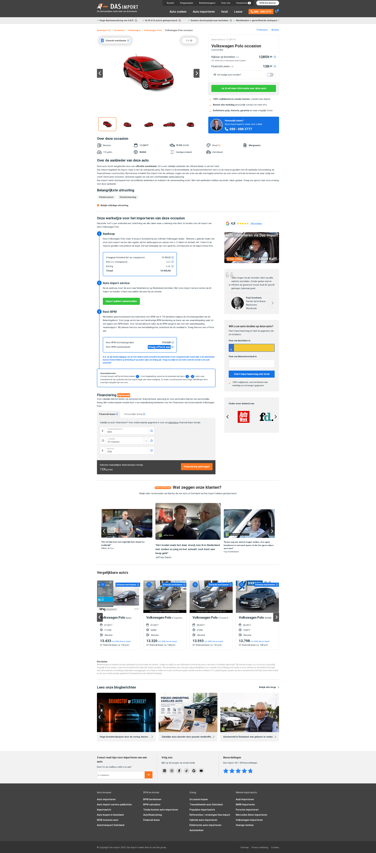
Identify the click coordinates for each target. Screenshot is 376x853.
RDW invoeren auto (107, 819)
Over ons (225, 3)
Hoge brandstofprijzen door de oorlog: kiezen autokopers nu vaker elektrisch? (141, 736)
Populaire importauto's (202, 809)
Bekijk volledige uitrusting (114, 205)
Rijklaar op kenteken (225, 56)
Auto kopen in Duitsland (110, 814)
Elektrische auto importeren (205, 825)
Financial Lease (222, 66)
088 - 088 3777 (262, 11)
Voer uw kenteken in (239, 341)
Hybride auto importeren (203, 819)
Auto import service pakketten (114, 804)
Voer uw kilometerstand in (243, 357)
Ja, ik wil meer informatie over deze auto (243, 88)
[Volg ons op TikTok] (186, 771)
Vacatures (243, 3)
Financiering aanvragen (197, 466)
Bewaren (263, 30)
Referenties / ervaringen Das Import (209, 814)
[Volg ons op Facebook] (179, 771)
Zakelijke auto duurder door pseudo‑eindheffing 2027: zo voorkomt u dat (200, 736)
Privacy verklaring (260, 847)
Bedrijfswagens (207, 3)
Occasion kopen (198, 799)
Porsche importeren (247, 809)
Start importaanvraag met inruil (251, 374)
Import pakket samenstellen (121, 301)
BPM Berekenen (268, 3)
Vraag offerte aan (159, 347)
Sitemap (245, 847)
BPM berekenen (152, 799)
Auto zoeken (178, 11)
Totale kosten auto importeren (160, 809)
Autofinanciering (152, 814)
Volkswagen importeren (249, 819)
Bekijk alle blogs (267, 687)
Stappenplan (186, 3)
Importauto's (104, 809)
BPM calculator (152, 804)
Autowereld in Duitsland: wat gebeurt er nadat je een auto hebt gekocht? (262, 736)
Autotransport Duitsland (110, 825)
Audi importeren (245, 799)
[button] (251, 234)
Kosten (170, 3)
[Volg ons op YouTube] (201, 771)
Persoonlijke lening (133, 414)
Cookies (275, 847)
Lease (238, 11)
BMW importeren (245, 804)
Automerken (196, 830)
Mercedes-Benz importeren (251, 814)
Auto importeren (204, 11)
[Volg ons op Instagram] (172, 771)
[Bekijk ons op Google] (194, 771)
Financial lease (107, 414)
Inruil (224, 11)
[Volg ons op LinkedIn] (164, 771)
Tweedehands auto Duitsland (206, 804)
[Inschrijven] (148, 774)
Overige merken (245, 825)
